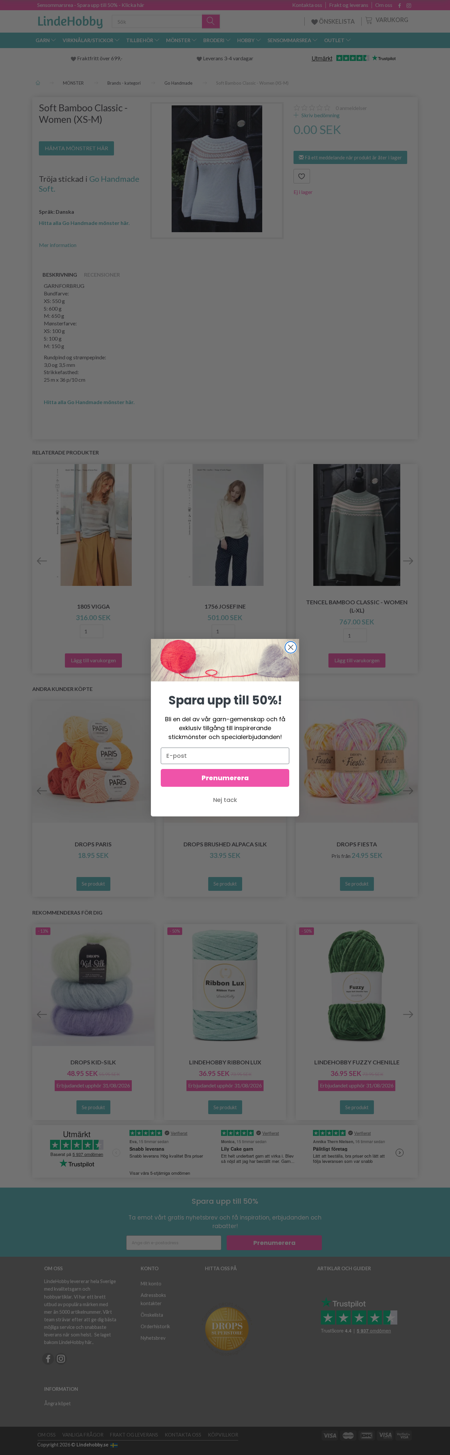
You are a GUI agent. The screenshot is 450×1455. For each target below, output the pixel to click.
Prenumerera (225, 777)
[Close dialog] (290, 647)
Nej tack (225, 800)
